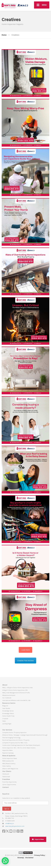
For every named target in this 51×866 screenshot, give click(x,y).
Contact (5, 787)
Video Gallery (6, 766)
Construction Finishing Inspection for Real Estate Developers (21, 745)
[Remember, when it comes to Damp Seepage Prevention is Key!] (25, 370)
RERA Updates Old (8, 761)
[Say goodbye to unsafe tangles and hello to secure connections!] (25, 519)
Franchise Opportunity (9, 782)
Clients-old (5, 774)
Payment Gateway (8, 753)
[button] (5, 860)
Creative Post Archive (25, 660)
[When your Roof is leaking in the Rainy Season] (25, 469)
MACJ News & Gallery (8, 763)
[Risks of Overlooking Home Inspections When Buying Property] (25, 271)
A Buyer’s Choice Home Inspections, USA (15, 690)
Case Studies (6, 708)
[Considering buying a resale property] (25, 420)
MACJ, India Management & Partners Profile (16, 693)
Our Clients (6, 771)
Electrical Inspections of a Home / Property (15, 740)
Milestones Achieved (8, 695)
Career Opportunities (9, 784)
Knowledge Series (8, 711)
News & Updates (8, 755)
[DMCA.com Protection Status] (25, 852)
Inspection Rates (7, 750)
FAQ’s (4, 721)
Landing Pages (6, 724)
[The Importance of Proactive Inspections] (25, 618)
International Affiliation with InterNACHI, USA (16, 700)
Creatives (5, 718)
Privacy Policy (39, 855)
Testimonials (6, 776)
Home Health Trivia (8, 716)
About (4, 685)
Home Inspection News (9, 758)
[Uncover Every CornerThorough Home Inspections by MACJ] (25, 321)
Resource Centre (8, 703)
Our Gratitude (6, 698)
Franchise (6, 779)
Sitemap (20, 858)
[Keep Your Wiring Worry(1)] (25, 123)
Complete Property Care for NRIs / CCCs (14, 743)
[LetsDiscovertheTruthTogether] (25, 569)
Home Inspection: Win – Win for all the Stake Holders (18, 748)
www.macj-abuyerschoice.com (14, 826)
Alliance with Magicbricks (10, 768)
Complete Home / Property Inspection (14, 732)
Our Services (7, 730)
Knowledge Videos (8, 713)
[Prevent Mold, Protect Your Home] (25, 222)
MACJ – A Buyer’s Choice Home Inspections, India (17, 687)
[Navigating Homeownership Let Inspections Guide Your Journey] (25, 172)
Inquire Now (39, 839)
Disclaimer (29, 858)
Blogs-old (5, 706)
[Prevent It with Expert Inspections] (25, 73)
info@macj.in (9, 823)
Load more (25, 650)
